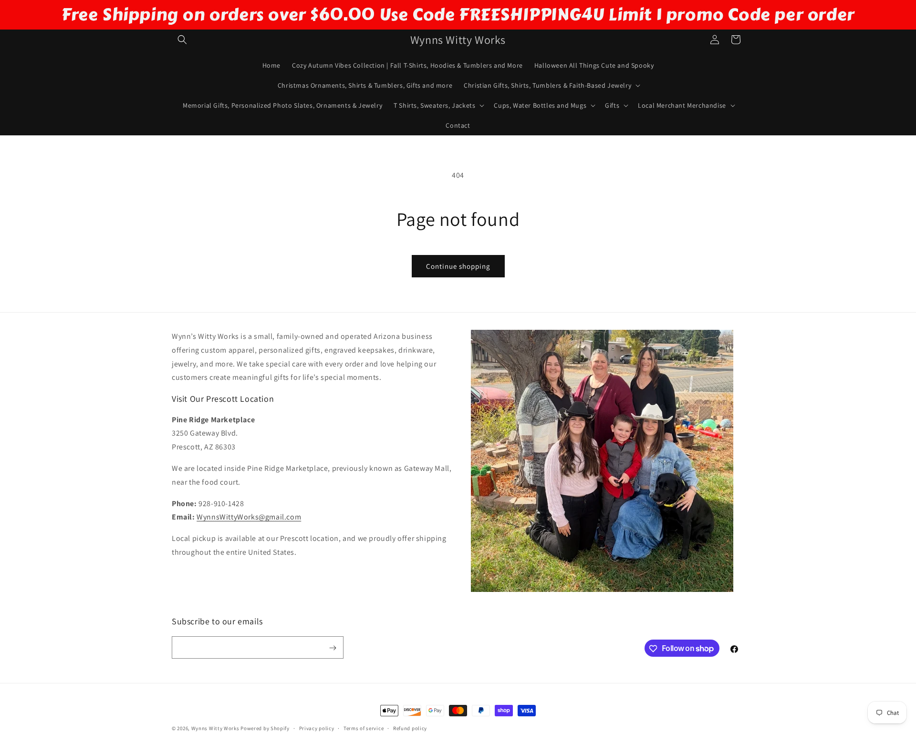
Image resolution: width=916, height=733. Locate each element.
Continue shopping (458, 266)
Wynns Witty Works (215, 728)
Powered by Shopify (265, 728)
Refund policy (410, 727)
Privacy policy (316, 727)
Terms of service (364, 727)
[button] (182, 39)
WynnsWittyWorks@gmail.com (249, 517)
